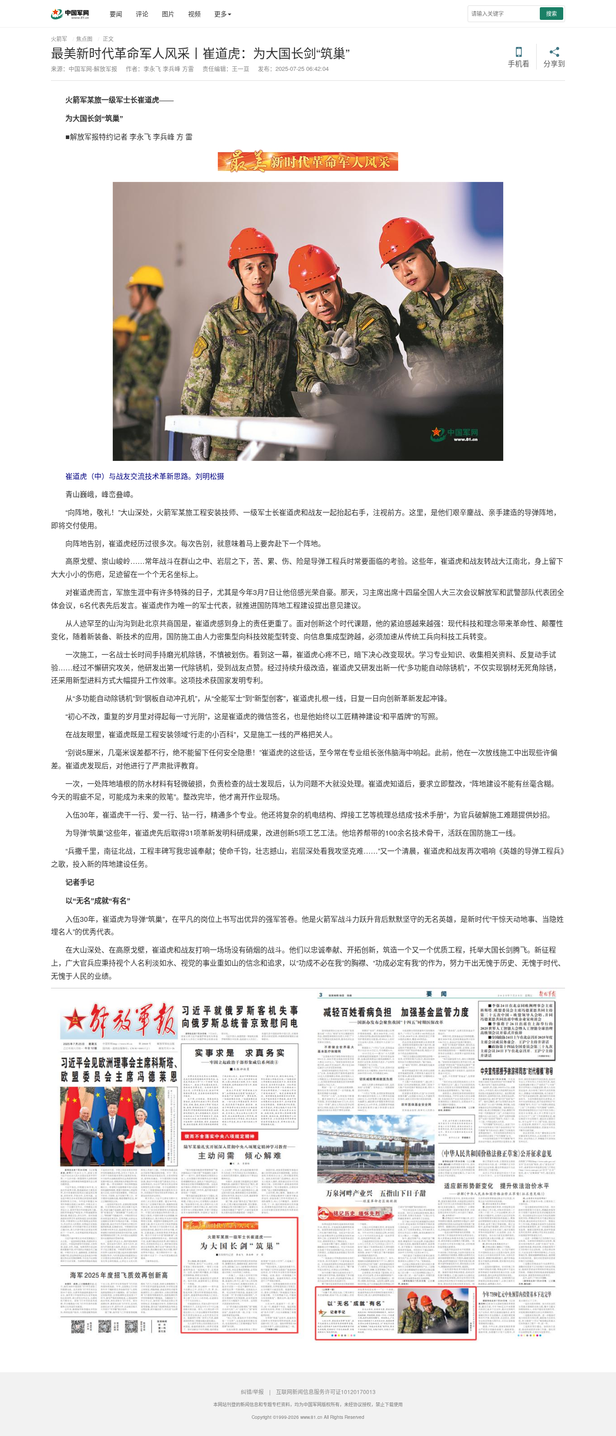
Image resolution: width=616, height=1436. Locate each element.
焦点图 (84, 38)
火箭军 (59, 38)
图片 (168, 13)
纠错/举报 (252, 1391)
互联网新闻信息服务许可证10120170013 (326, 1391)
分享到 (554, 62)
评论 (142, 13)
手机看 (518, 62)
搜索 (551, 13)
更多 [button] (220, 13)
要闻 (116, 13)
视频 (194, 13)
